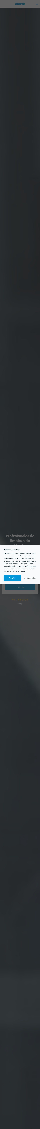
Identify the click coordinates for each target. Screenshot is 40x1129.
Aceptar (12, 578)
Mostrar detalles (30, 578)
